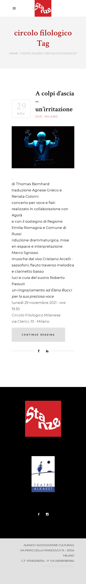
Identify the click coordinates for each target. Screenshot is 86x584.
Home (13, 53)
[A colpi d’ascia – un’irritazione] (43, 147)
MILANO (51, 116)
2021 (39, 116)
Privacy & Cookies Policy (58, 566)
